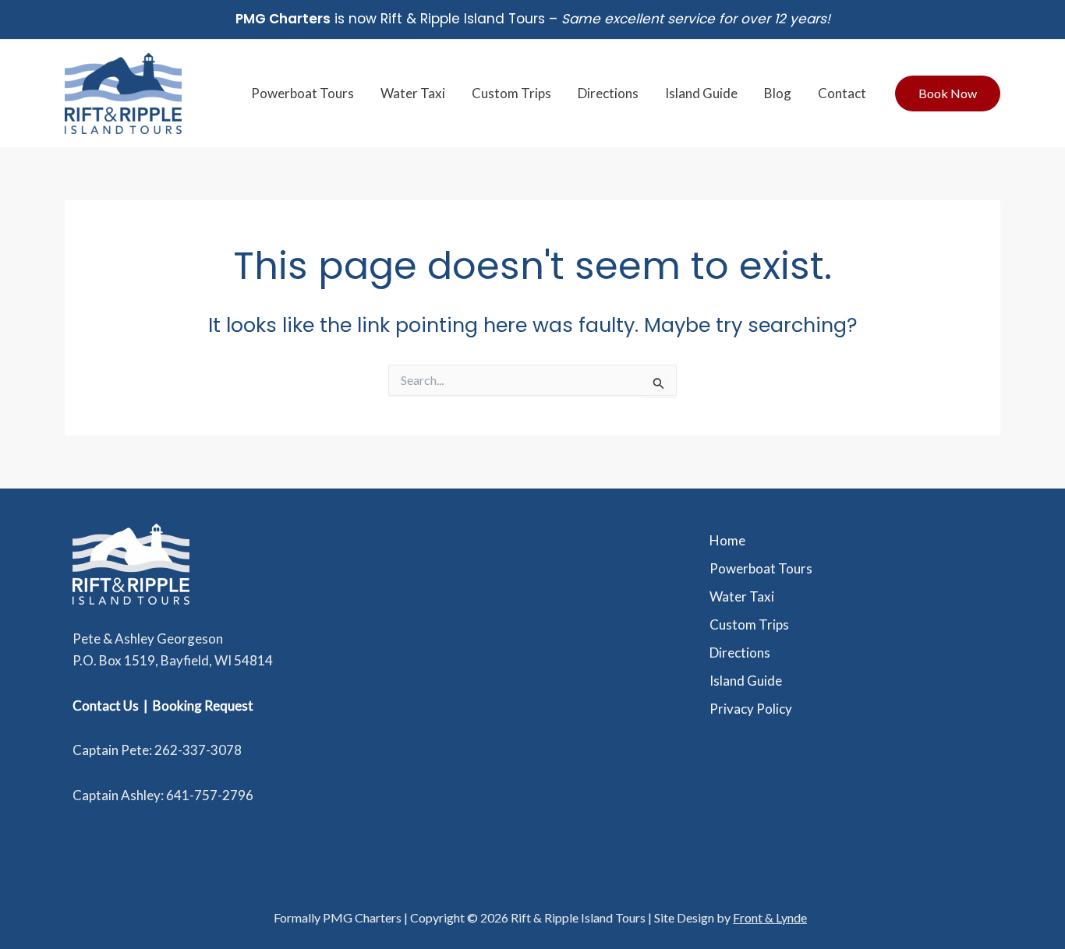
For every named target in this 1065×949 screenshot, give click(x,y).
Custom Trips (511, 93)
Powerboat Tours (302, 93)
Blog (777, 93)
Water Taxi (412, 93)
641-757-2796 (209, 795)
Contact (842, 93)
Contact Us (106, 705)
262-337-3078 (198, 750)
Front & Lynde (770, 917)
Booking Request (203, 705)
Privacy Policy (750, 708)
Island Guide (701, 93)
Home (727, 540)
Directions (608, 93)
